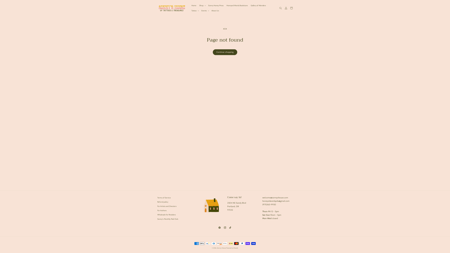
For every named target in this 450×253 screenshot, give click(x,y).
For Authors (162, 210)
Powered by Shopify (232, 248)
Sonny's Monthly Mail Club (167, 219)
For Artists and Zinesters (167, 206)
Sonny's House (221, 248)
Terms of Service (164, 198)
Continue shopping (225, 52)
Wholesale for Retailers (166, 215)
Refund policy (162, 202)
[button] (202, 5)
